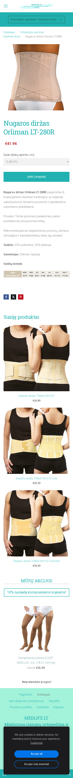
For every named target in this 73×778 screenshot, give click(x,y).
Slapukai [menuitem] (58, 707)
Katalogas (9, 32)
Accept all (36, 753)
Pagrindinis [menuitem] (25, 694)
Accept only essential (36, 764)
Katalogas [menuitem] (43, 694)
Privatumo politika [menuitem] (21, 707)
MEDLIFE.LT (36, 718)
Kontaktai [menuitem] (43, 707)
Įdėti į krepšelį (36, 176)
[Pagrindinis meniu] (6, 6)
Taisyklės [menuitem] (54, 701)
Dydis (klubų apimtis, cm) (19, 155)
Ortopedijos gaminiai (32, 32)
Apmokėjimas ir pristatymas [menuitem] (26, 701)
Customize (36, 743)
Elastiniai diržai (12, 36)
